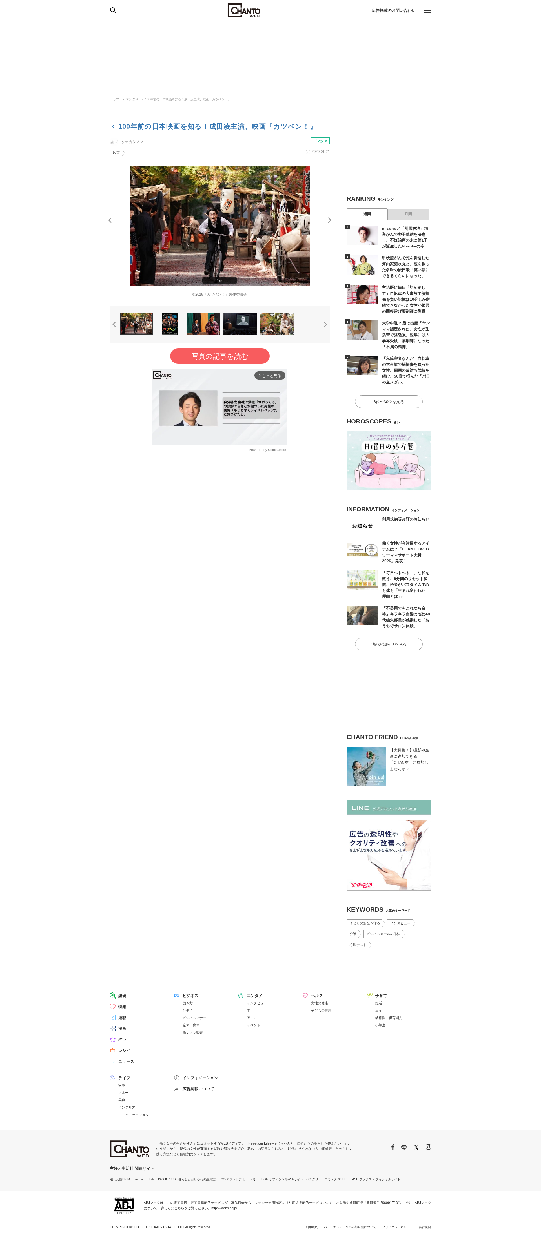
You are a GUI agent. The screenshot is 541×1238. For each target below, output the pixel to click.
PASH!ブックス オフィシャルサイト (375, 1179)
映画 (116, 153)
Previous (109, 220)
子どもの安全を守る (365, 923)
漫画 (122, 1028)
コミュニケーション (133, 1115)
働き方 (188, 1003)
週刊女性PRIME (121, 1179)
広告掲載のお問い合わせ (393, 10)
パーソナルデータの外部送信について (350, 1227)
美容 (121, 1100)
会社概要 (425, 1227)
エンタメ (132, 99)
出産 (378, 1010)
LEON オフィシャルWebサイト (281, 1179)
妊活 (378, 1003)
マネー (123, 1093)
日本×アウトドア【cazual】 (237, 1179)
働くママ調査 (193, 1033)
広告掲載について (198, 1089)
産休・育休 (191, 1025)
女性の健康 (319, 1003)
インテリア (126, 1107)
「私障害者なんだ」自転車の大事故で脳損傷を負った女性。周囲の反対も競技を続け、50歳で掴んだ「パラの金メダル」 (406, 370)
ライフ (124, 1078)
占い (122, 1039)
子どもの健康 (321, 1010)
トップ (114, 99)
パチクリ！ (314, 1179)
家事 (121, 1085)
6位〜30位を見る (389, 402)
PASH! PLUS (167, 1179)
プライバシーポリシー (397, 1227)
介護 (353, 934)
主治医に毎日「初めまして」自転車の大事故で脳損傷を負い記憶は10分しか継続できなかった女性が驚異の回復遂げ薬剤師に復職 (406, 299)
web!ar (139, 1179)
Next (329, 220)
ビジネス (190, 995)
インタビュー (400, 923)
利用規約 (312, 1227)
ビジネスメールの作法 (383, 934)
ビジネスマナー (194, 1018)
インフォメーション (200, 1078)
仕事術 (188, 1010)
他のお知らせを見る (389, 644)
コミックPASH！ (336, 1179)
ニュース (126, 1061)
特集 (122, 1006)
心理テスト (358, 945)
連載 (122, 1017)
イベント (253, 1025)
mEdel (151, 1179)
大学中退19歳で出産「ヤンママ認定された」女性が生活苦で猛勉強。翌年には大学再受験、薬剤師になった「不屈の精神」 (406, 335)
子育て (381, 995)
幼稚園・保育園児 (388, 1018)
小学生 (380, 1025)
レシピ (124, 1050)
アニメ (252, 1018)
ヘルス (317, 995)
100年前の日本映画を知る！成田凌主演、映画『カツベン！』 (188, 99)
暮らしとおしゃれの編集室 (197, 1179)
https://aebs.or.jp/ (224, 1208)
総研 (122, 995)
